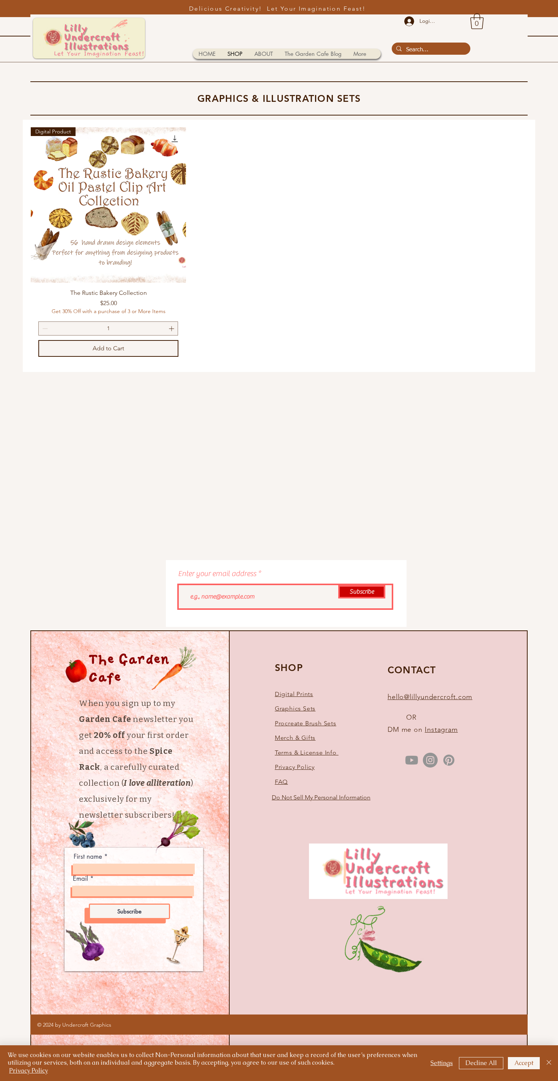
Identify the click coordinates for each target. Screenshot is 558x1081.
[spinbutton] (108, 328)
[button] (477, 21)
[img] (378, 898)
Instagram (441, 729)
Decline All (481, 1063)
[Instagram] (430, 760)
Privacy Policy (28, 1071)
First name (88, 856)
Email (80, 878)
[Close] (548, 1063)
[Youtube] (411, 760)
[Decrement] (44, 328)
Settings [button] (441, 1063)
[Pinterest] (448, 760)
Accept (523, 1063)
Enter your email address (217, 574)
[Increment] (172, 328)
